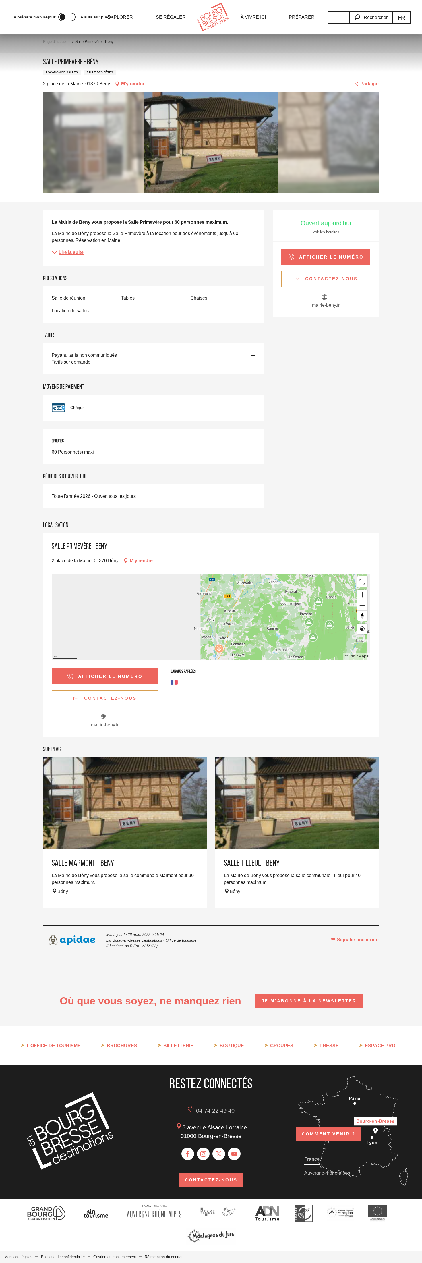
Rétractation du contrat (164, 1257)
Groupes (281, 1045)
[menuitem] (120, 17)
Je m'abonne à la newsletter (309, 1000)
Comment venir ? (328, 1133)
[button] (371, 14)
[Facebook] (187, 1154)
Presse (329, 1045)
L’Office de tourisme (54, 1045)
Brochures (122, 1045)
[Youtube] (234, 1154)
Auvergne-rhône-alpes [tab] (327, 1173)
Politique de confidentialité (63, 1257)
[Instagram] (203, 1154)
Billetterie (178, 1045)
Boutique (232, 1045)
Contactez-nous (211, 1179)
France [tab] (312, 1159)
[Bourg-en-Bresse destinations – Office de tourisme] (70, 1168)
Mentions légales (18, 1257)
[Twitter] (218, 1154)
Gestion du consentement (114, 1257)
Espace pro (380, 1045)
